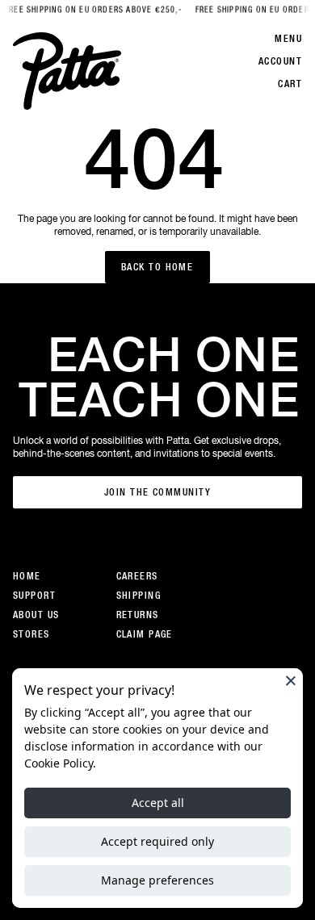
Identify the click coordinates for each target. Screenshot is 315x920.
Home (27, 576)
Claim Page (144, 634)
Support (34, 595)
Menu (288, 38)
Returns (137, 615)
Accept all (158, 802)
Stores (31, 634)
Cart (290, 84)
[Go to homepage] (67, 71)
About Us (36, 615)
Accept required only (157, 841)
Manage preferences (157, 880)
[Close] (291, 680)
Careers (137, 576)
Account (280, 61)
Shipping (139, 595)
